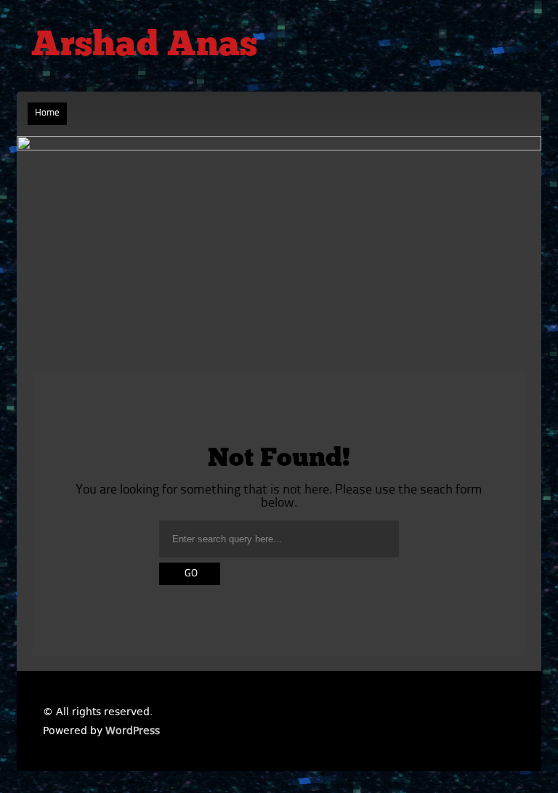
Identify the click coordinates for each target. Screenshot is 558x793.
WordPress (132, 730)
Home (47, 113)
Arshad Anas (144, 46)
